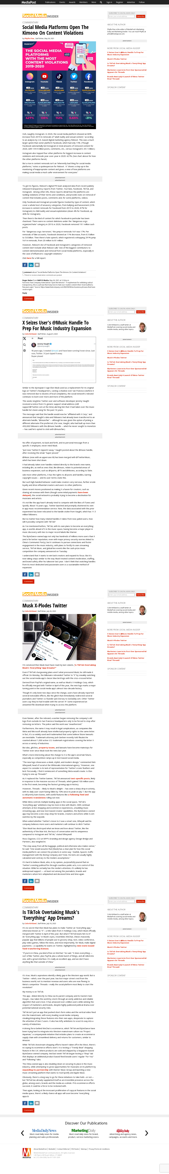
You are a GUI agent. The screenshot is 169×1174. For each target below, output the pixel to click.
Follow (142, 2)
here (29, 258)
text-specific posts (80, 778)
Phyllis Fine (29, 38)
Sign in (109, 2)
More (93, 2)
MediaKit (52, 1149)
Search (101, 2)
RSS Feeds (75, 1149)
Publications (50, 2)
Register (119, 2)
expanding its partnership (35, 1069)
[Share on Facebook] (24, 265)
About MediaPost (40, 1149)
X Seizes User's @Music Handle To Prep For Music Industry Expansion (125, 53)
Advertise (131, 2)
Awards (72, 2)
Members (83, 2)
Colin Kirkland (30, 334)
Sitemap (84, 1149)
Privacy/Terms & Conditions (99, 1149)
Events (62, 2)
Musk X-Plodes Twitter (117, 59)
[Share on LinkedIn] (31, 265)
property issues (47, 747)
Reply (24, 293)
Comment (28, 298)
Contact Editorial (63, 1149)
